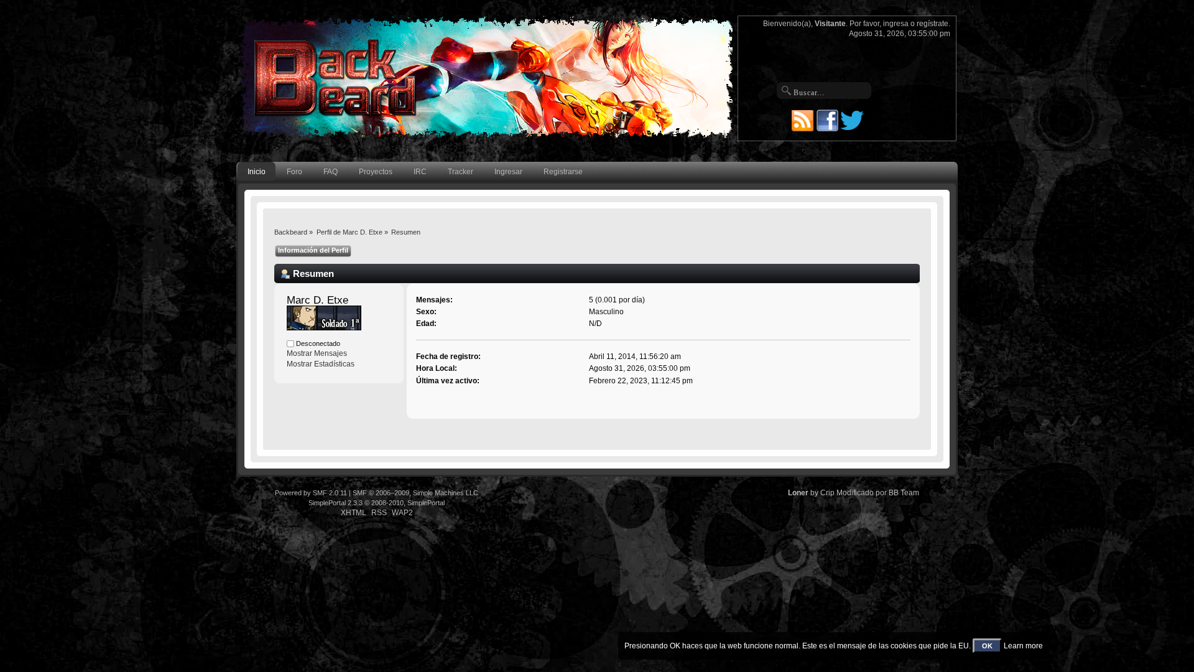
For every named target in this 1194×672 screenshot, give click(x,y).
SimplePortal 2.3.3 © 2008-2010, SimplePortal (376, 502)
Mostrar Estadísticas (320, 364)
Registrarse (563, 171)
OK (987, 646)
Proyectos (375, 171)
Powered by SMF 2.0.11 (311, 493)
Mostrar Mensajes (317, 353)
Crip (827, 492)
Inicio (257, 171)
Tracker (460, 171)
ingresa (896, 23)
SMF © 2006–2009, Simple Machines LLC (415, 493)
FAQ (330, 171)
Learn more (1023, 646)
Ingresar (508, 171)
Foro (294, 171)
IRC (420, 171)
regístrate (932, 23)
